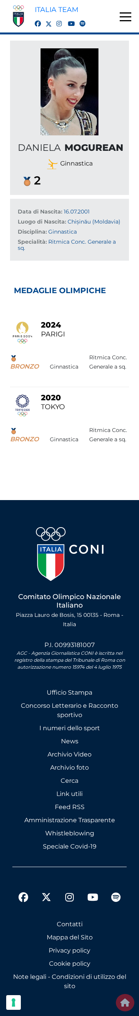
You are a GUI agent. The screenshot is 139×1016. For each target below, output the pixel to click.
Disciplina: (32, 232)
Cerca (69, 780)
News (69, 741)
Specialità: (32, 242)
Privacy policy (69, 950)
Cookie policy (69, 963)
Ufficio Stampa (69, 692)
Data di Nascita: (40, 211)
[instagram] (56, 19)
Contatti (70, 924)
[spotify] (79, 19)
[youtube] (68, 19)
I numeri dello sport (69, 728)
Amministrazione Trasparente (69, 820)
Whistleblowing (69, 833)
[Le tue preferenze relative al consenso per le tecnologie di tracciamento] (13, 1002)
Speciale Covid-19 (70, 846)
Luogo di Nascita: (42, 222)
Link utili (69, 793)
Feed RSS (70, 807)
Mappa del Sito (70, 937)
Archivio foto (69, 767)
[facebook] (35, 19)
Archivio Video (69, 754)
